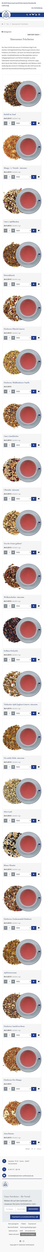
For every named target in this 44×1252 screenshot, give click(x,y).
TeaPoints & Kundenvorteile (24, 1217)
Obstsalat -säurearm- (12, 490)
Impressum (32, 1224)
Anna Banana (9, 1134)
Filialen (23, 1224)
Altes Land (8, 812)
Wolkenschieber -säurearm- (14, 597)
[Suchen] (40, 31)
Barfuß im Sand (10, 115)
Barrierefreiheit (13, 1227)
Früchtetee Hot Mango (13, 1080)
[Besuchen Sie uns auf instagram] (23, 1241)
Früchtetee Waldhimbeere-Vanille (17, 383)
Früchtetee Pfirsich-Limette (14, 329)
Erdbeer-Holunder (11, 651)
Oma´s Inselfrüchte (11, 436)
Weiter (39, 1149)
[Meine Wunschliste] (33, 14)
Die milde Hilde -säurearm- (14, 758)
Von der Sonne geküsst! (13, 544)
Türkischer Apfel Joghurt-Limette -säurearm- (21, 705)
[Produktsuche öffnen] (27, 15)
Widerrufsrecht (14, 1234)
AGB (21, 1231)
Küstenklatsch (9, 275)
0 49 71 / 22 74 (14, 1170)
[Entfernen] (5, 123)
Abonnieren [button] (33, 1209)
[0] (30, 14)
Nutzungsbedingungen (28, 1227)
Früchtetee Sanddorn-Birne (14, 1026)
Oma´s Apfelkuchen (11, 222)
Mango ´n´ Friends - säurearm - (16, 168)
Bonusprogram (13, 1224)
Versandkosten (30, 1231)
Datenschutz (13, 1231)
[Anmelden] (36, 14)
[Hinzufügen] (13, 123)
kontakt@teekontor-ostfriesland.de (20, 1176)
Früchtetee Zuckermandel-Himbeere (18, 919)
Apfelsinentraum (10, 973)
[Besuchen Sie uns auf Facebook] (20, 1241)
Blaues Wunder (9, 866)
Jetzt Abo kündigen (28, 1234)
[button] (34, 35)
